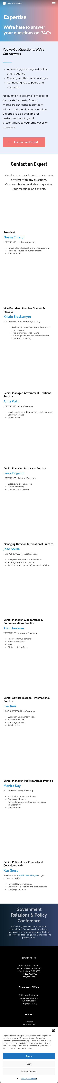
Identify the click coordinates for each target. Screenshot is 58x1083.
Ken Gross (11, 870)
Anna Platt (11, 401)
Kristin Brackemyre (28, 875)
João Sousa (12, 549)
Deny (29, 1064)
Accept (29, 1056)
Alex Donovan (14, 628)
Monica (9, 786)
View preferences (29, 1071)
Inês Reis (10, 706)
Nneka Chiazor (14, 237)
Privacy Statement (29, 1079)
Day (17, 786)
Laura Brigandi (14, 473)
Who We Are (29, 1024)
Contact (29, 1021)
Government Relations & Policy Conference (29, 914)
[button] (53, 1030)
